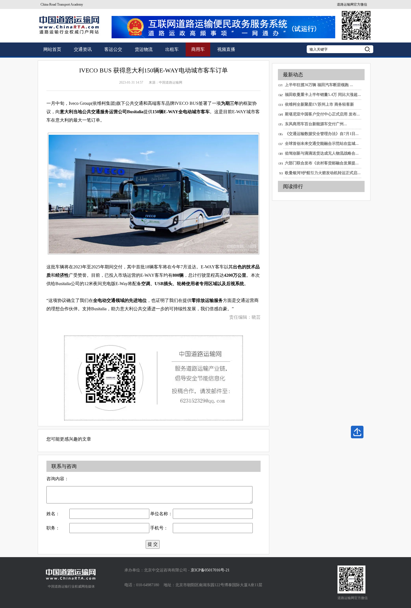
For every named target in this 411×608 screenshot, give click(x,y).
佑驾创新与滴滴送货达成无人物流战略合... (322, 153)
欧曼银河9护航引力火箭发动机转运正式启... (323, 173)
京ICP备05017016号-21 (210, 570)
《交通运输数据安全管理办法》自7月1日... (322, 134)
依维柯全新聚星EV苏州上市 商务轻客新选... (319, 106)
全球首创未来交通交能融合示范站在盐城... (322, 143)
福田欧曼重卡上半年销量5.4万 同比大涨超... (323, 95)
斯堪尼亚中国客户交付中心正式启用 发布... (322, 114)
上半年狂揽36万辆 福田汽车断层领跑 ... (319, 85)
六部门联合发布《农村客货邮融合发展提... (322, 163)
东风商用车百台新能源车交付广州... (316, 124)
